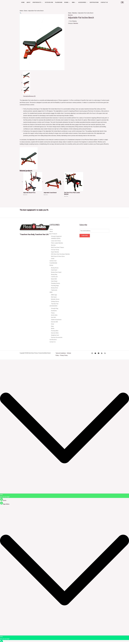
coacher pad (54, 276)
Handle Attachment (56, 319)
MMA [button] (73, 2)
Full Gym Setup (55, 249)
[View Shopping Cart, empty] (122, 2)
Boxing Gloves (54, 268)
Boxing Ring (54, 274)
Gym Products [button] (37, 2)
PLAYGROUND (58, 2)
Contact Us (104, 2)
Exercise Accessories (56, 337)
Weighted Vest (55, 335)
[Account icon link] (125, 2)
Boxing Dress (54, 288)
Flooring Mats (54, 330)
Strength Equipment (56, 236)
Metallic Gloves (55, 299)
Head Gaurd (54, 270)
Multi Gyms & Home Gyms (58, 256)
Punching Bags (55, 285)
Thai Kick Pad (54, 303)
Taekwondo (54, 290)
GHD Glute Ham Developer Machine (60, 254)
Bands (52, 328)
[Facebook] (98, 353)
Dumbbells (54, 310)
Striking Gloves (55, 301)
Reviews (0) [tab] (32, 96)
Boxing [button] (66, 2)
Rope (52, 326)
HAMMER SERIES (55, 238)
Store (25, 10)
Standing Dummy (55, 283)
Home (22, 2)
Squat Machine (55, 252)
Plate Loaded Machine (57, 243)
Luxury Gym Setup (56, 240)
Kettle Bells (54, 315)
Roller (52, 324)
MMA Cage (54, 295)
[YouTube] (95, 353)
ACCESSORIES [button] (82, 2)
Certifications (94, 2)
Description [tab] (26, 96)
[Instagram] (92, 353)
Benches (74, 13)
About (28, 2)
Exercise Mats (55, 333)
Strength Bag (54, 308)
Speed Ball (54, 279)
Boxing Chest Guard (56, 272)
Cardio (52, 258)
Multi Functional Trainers (57, 247)
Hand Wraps (54, 281)
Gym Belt (53, 317)
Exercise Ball (54, 321)
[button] (20, 13)
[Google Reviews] (101, 353)
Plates (53, 313)
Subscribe (85, 235)
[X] (105, 353)
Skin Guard (54, 297)
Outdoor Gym (49, 2)
